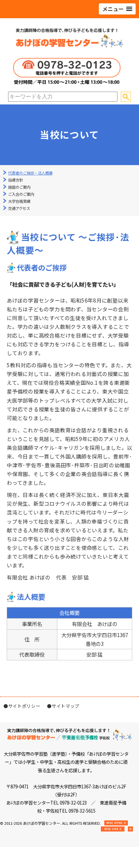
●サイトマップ (63, 705)
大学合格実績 (19, 201)
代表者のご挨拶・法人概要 (30, 173)
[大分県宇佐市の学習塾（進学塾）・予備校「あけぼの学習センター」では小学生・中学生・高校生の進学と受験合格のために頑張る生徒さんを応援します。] (69, 46)
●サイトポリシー (21, 705)
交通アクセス (19, 208)
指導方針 (15, 180)
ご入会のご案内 (21, 194)
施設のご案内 (19, 187)
